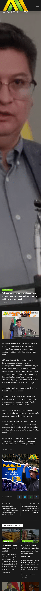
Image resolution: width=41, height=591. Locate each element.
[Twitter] (25, 497)
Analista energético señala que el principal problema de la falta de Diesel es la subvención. (30, 551)
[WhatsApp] (30, 497)
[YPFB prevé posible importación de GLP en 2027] (11, 536)
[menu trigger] (37, 5)
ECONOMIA (7, 290)
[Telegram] (36, 497)
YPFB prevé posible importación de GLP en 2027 (9, 548)
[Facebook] (19, 497)
